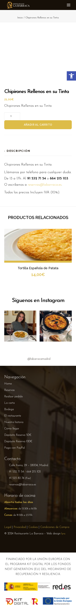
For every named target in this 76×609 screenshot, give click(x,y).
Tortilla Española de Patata (38, 268)
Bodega (9, 409)
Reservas (9, 390)
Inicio (20, 18)
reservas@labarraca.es (45, 185)
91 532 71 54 (16, 471)
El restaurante (12, 415)
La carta (9, 403)
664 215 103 (34, 471)
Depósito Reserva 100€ (18, 441)
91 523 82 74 (16, 478)
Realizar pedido (13, 396)
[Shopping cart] (59, 5)
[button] (65, 5)
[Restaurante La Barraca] (18, 5)
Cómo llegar (11, 428)
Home (8, 383)
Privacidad (20, 527)
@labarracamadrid (38, 359)
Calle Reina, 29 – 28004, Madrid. (29, 465)
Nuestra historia (13, 422)
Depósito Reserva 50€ (17, 435)
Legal (7, 527)
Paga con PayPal (14, 448)
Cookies (33, 527)
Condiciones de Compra (54, 527)
